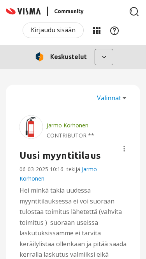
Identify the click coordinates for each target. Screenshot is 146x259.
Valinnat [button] (109, 98)
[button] (124, 149)
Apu (114, 30)
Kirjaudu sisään (53, 30)
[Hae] (134, 11)
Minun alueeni (97, 30)
